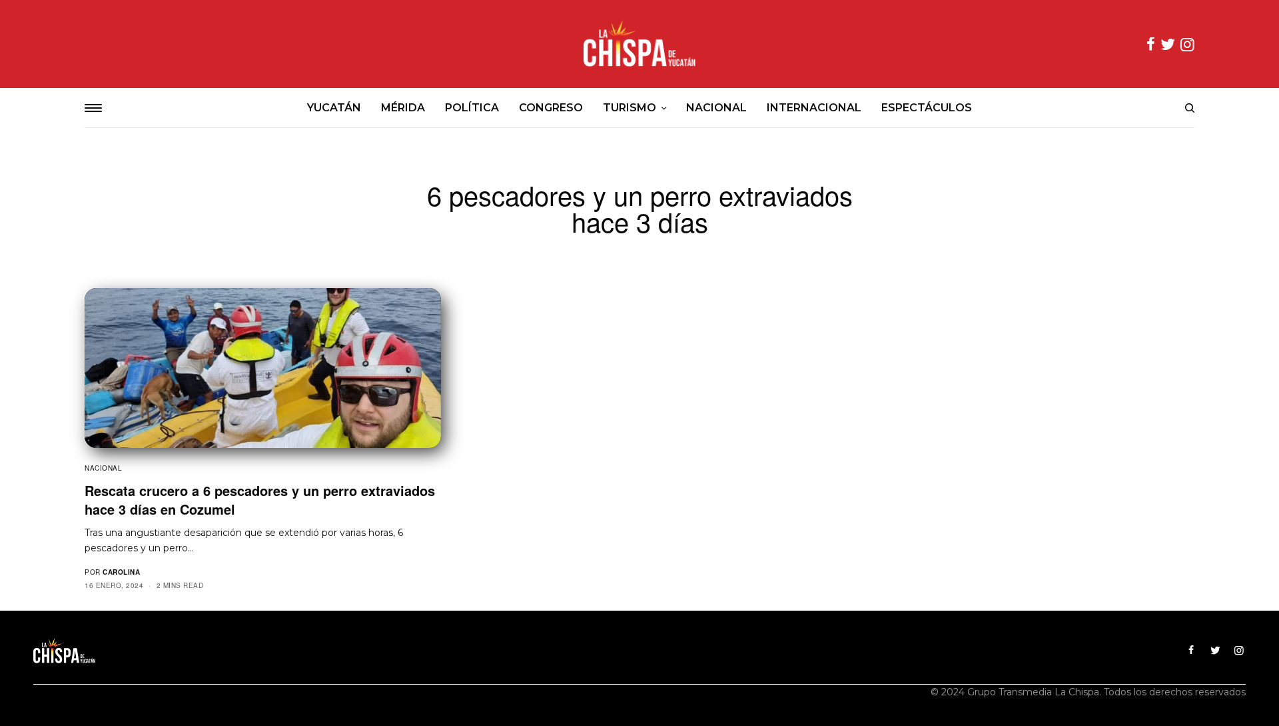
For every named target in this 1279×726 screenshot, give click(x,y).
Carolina (121, 572)
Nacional (103, 468)
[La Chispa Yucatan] (639, 44)
